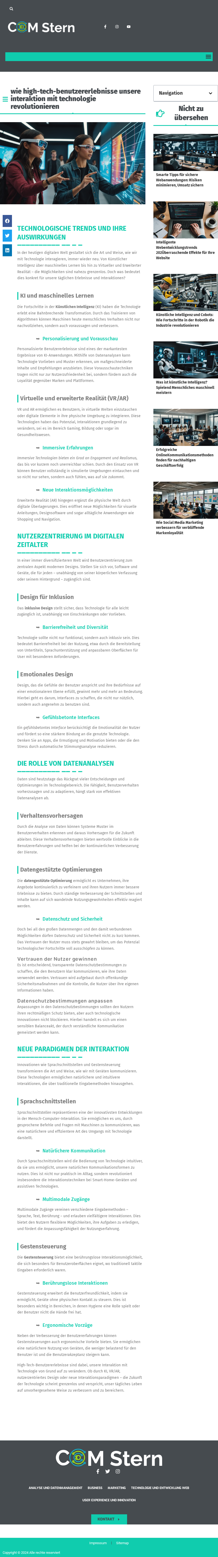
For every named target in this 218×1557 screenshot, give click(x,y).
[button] (11, 8)
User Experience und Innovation (109, 1500)
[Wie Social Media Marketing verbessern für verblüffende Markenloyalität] (185, 500)
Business (95, 1488)
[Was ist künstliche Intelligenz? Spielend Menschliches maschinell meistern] (185, 359)
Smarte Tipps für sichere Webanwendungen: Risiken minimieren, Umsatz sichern (179, 180)
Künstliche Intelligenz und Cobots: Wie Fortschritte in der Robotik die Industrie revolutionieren (185, 320)
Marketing (117, 1488)
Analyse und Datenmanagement (55, 1488)
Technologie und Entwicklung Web (160, 1488)
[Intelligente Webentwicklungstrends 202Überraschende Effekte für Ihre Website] (185, 219)
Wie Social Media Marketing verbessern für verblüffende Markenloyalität (180, 527)
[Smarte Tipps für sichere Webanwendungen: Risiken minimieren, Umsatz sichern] (185, 152)
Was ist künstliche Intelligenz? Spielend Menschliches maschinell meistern (185, 387)
